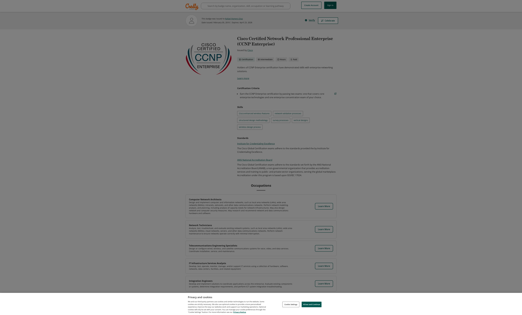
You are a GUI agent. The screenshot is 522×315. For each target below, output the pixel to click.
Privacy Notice (239, 312)
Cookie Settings (290, 304)
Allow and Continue (311, 304)
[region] (261, 304)
